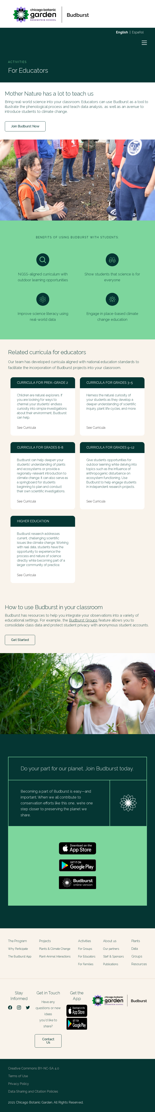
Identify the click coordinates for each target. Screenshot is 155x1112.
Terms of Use (18, 1076)
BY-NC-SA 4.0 (48, 1068)
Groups (136, 956)
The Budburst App (19, 956)
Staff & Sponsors (113, 956)
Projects (45, 941)
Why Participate (18, 948)
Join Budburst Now (25, 126)
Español (138, 32)
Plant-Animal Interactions (54, 956)
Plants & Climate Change (54, 948)
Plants (135, 941)
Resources (139, 964)
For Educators (86, 956)
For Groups (85, 948)
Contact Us (48, 1040)
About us (109, 941)
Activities (84, 941)
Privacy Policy (18, 1084)
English (122, 32)
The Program (17, 941)
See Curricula (26, 428)
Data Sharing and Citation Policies (33, 1091)
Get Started (20, 640)
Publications (110, 964)
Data (134, 949)
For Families (85, 964)
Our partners (111, 948)
